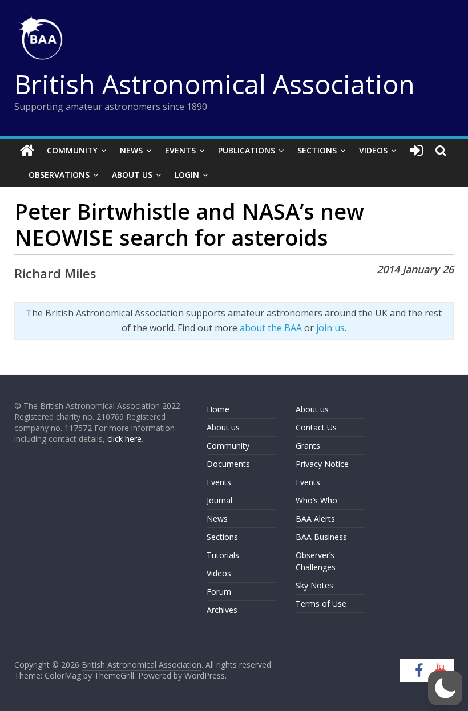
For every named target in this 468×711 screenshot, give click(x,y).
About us (223, 427)
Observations (59, 174)
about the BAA (271, 328)
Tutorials (223, 555)
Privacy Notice (322, 463)
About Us (132, 174)
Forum (219, 591)
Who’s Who (316, 500)
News (131, 150)
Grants (308, 445)
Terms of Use (321, 603)
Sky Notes (314, 585)
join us (330, 328)
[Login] (416, 150)
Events (180, 150)
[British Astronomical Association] (27, 150)
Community (72, 150)
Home (218, 409)
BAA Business (321, 536)
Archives (222, 609)
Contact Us (316, 427)
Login (187, 174)
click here (124, 438)
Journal (219, 500)
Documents (228, 463)
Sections (317, 150)
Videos (373, 150)
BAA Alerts (315, 518)
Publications (246, 150)
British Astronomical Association (214, 83)
